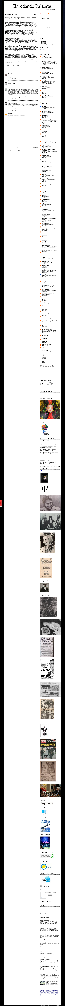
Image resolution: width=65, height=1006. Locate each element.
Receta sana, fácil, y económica (47, 303)
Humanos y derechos (46, 305)
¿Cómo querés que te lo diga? (48, 95)
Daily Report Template (46, 167)
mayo (44, 354)
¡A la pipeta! (44, 195)
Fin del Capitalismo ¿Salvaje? (48, 119)
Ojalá (43, 347)
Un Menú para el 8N (44, 384)
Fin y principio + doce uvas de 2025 (48, 77)
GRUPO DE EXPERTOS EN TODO (49, 159)
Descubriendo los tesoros (47, 134)
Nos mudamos (44, 171)
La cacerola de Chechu (46, 294)
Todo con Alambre (45, 261)
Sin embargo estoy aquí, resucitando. (48, 135)
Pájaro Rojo (44, 341)
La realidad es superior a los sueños (48, 224)
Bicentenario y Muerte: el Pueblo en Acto (48, 974)
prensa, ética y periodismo (47, 178)
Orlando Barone (45, 316)
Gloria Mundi (44, 191)
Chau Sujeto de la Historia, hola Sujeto (48, 927)
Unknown (10, 113)
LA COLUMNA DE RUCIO (47, 183)
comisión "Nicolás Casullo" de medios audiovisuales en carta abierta (49, 253)
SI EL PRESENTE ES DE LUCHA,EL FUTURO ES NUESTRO (49, 330)
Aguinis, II (42, 939)
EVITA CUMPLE (45, 103)
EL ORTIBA (44, 342)
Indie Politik (44, 86)
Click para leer (50, 440)
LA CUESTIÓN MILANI (46, 255)
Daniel (9, 87)
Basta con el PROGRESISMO (47, 73)
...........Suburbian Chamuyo (47, 296)
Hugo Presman (45, 56)
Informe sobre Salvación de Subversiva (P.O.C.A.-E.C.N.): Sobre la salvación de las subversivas (49, 308)
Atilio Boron (44, 338)
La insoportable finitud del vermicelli (49, 320)
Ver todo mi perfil (49, 44)
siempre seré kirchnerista (47, 344)
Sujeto (9, 81)
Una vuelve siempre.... (46, 196)
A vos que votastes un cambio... (47, 188)
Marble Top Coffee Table (46, 220)
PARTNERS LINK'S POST (47, 262)
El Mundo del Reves (46, 336)
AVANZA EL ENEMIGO (46, 126)
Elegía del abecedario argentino (47, 318)
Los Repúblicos (45, 335)
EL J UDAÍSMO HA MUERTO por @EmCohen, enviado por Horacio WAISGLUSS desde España (48, 82)
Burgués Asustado (45, 155)
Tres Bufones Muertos (46, 245)
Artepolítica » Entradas (47, 162)
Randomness (60, 1005)
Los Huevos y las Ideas (46, 111)
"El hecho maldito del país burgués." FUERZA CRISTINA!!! (49, 187)
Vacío (43, 279)
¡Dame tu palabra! (45, 226)
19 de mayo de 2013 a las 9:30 (12, 78)
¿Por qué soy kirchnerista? (45, 932)
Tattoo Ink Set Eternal (46, 99)
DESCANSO (44, 242)
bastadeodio (44, 129)
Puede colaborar (45, 281)
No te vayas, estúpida (46, 274)
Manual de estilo (45, 266)
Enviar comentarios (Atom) (15, 150)
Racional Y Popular (46, 98)
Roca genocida (45, 209)
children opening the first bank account (49, 258)
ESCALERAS (44, 234)
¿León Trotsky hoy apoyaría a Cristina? (49, 282)
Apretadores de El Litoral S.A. (47, 96)
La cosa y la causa (45, 80)
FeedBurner (53, 896)
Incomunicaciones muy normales (48, 175)
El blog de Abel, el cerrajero (47, 301)
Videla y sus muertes (47, 355)
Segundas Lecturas (46, 214)
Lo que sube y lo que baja (46, 184)
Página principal (43, 913)
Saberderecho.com (46, 76)
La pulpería (44, 277)
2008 (43, 362)
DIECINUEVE (44, 326)
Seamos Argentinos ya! (46, 241)
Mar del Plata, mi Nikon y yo (48, 293)
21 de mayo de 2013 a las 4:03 (12, 110)
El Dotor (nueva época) (46, 236)
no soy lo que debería (46, 339)
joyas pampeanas (45, 125)
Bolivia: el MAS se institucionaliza (48, 112)
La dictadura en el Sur (46, 192)
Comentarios (44, 910)
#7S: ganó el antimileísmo (46, 87)
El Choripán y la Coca (46, 206)
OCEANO (43, 200)
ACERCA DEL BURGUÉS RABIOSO (47, 386)
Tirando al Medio (45, 115)
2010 (43, 359)
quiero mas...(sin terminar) (46, 204)
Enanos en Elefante (46, 67)
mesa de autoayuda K (46, 170)
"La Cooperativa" (45, 223)
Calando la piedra (45, 145)
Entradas (44, 908)
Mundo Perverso (45, 265)
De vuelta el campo (45, 116)
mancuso (43, 102)
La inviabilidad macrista (46, 215)
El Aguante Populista (46, 90)
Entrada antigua (35, 147)
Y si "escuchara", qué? (44, 383)
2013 (43, 353)
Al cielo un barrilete (46, 199)
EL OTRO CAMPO (46, 289)
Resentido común (45, 72)
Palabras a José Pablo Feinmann (46, 953)
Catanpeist (44, 269)
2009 (43, 361)
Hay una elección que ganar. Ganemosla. (49, 142)
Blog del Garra (45, 203)
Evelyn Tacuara (45, 311)
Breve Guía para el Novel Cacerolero (47, 946)
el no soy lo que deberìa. (47, 137)
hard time (43, 138)
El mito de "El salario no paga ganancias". (49, 290)
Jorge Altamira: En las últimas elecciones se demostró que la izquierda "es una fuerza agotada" (49, 121)
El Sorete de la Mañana (46, 325)
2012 (43, 357)
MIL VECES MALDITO (47, 166)
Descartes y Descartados (45, 959)
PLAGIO (43, 160)
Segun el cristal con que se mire (48, 141)
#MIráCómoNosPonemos (46, 146)
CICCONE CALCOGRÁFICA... (48, 286)
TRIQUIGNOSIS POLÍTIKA (48, 285)
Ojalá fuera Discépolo (46, 257)
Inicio (18, 147)
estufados (44, 174)
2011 (43, 358)
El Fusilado (44, 106)
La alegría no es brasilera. (46, 156)
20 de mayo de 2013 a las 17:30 (12, 98)
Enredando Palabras (32, 6)
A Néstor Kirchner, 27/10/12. (46, 385)
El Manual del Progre (46, 345)
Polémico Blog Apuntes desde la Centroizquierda (48, 150)
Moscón (9, 73)
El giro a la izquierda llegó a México (48, 163)
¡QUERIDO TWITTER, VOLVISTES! (49, 275)
